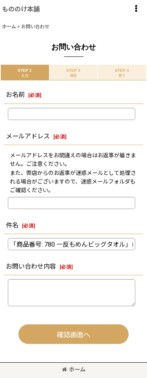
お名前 (15, 94)
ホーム (77, 369)
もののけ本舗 (21, 9)
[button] (136, 8)
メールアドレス (28, 136)
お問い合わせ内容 (31, 266)
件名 (12, 225)
